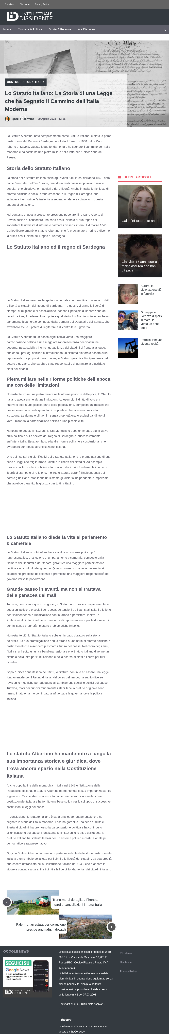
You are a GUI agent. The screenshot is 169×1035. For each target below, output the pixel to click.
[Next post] (111, 927)
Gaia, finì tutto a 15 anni (139, 221)
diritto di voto (86, 399)
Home (7, 29)
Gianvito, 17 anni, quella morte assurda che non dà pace (139, 266)
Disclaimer (24, 4)
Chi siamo (10, 4)
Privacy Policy (41, 4)
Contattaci (64, 1009)
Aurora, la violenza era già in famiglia (151, 289)
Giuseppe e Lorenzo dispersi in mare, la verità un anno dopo (151, 320)
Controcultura (20, 82)
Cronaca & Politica (30, 29)
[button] (164, 29)
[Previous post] (7, 902)
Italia (40, 82)
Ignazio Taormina (23, 118)
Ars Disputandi (87, 29)
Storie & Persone (60, 29)
